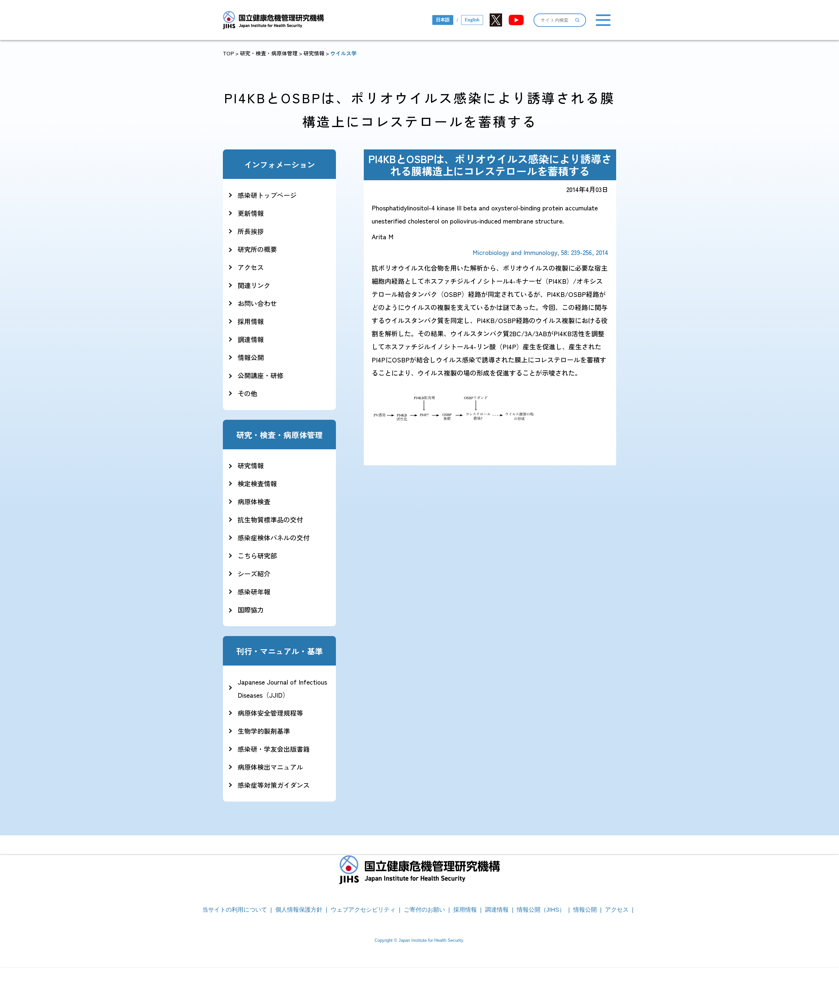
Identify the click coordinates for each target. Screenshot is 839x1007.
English (472, 19)
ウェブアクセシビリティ (363, 909)
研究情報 (313, 53)
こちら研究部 (257, 555)
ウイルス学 (343, 53)
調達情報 (251, 339)
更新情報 (251, 213)
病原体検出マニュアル (270, 767)
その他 (247, 393)
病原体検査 (254, 501)
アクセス (251, 267)
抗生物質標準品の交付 (270, 519)
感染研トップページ (267, 195)
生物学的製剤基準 (264, 731)
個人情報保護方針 (298, 909)
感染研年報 (254, 591)
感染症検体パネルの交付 (274, 537)
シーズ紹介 (254, 573)
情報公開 (251, 357)
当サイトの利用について (234, 909)
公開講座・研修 (260, 375)
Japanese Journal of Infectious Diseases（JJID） (282, 688)
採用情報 (251, 321)
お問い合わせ (257, 303)
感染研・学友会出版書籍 (274, 749)
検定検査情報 (257, 483)
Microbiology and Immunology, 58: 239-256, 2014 (540, 252)
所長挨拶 (251, 231)
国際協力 (251, 609)
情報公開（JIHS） (541, 909)
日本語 (443, 19)
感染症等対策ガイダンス (274, 785)
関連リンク (254, 285)
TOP (228, 53)
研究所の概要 (257, 249)
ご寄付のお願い (424, 909)
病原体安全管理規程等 (270, 713)
